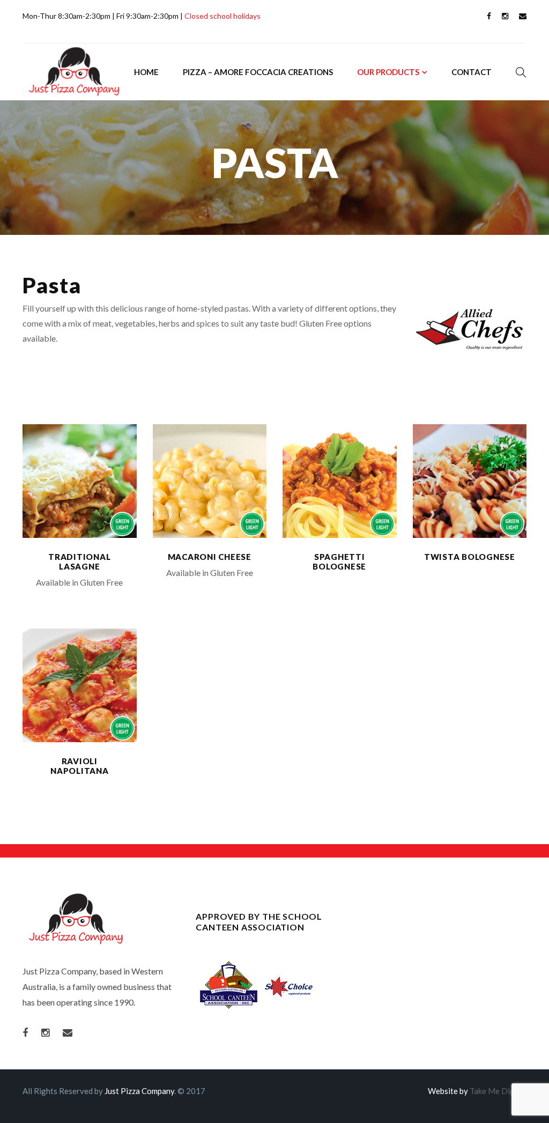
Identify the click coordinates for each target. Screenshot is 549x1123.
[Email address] (522, 17)
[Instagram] (505, 17)
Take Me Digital (498, 1091)
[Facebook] (489, 17)
